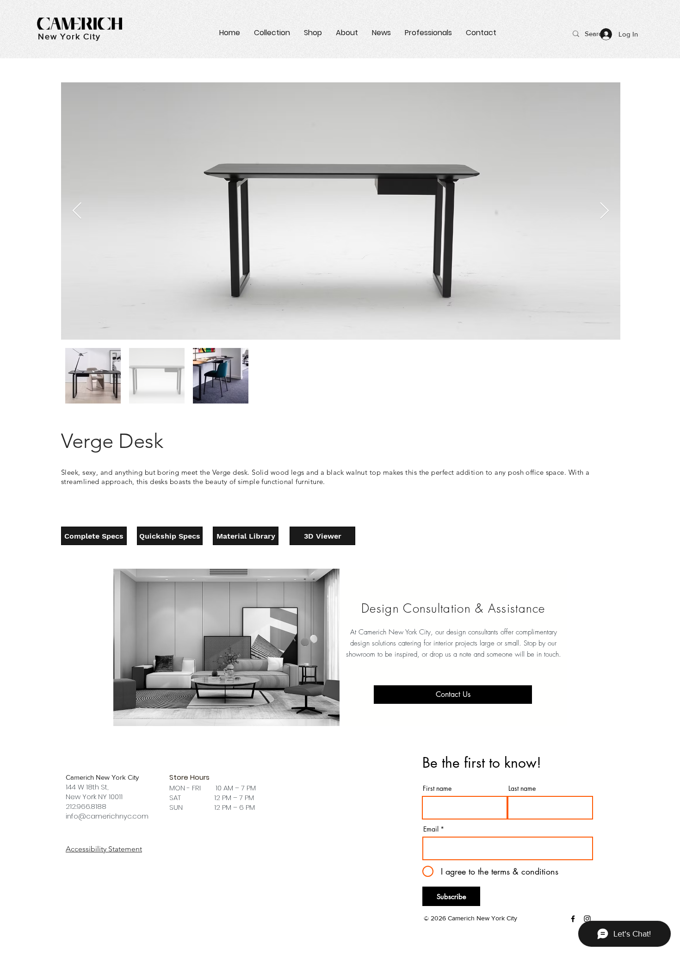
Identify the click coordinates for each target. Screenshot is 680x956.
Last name (522, 788)
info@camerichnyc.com (107, 816)
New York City (69, 36)
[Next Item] (604, 211)
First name (437, 788)
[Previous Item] (77, 211)
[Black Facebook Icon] (573, 918)
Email (431, 829)
